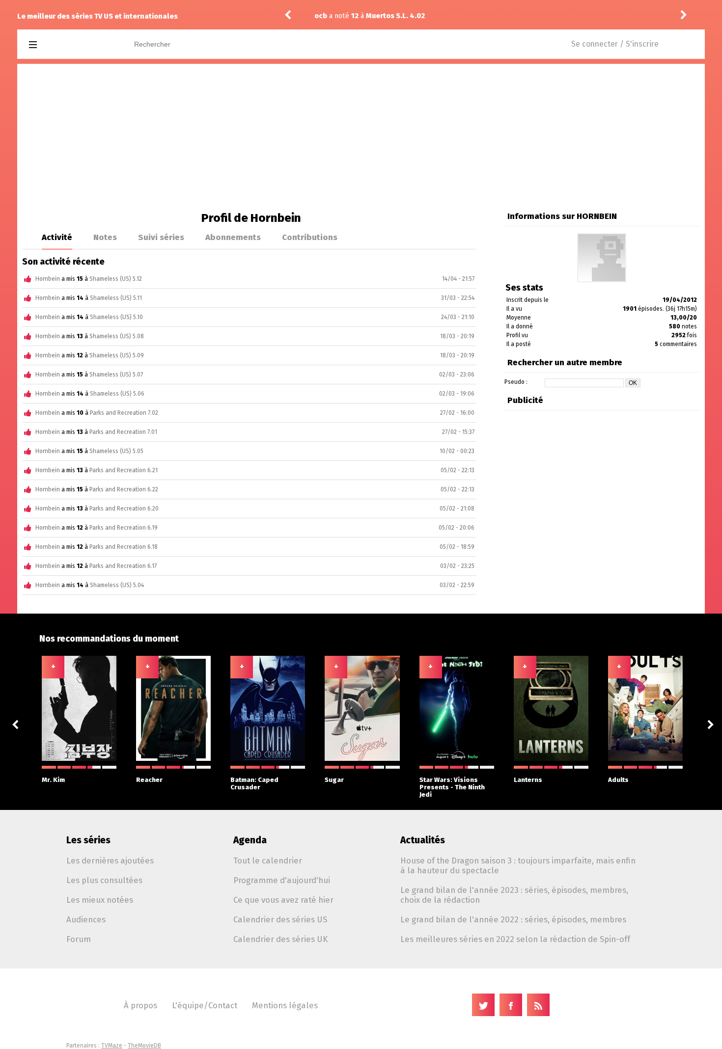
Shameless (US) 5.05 (116, 451)
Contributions (309, 237)
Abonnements (233, 237)
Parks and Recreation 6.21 (123, 470)
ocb (360, 16)
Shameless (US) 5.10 (116, 317)
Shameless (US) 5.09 (116, 355)
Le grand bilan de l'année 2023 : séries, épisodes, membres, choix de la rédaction (514, 895)
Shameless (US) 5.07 (116, 374)
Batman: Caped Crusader (254, 783)
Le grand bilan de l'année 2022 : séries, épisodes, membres (513, 919)
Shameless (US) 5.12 (115, 278)
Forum (78, 939)
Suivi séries (161, 237)
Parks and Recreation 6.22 (123, 489)
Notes (105, 237)
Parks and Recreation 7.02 (124, 412)
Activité (57, 237)
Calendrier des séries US (280, 919)
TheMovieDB (144, 1045)
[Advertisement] (361, 137)
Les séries (88, 840)
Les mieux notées (99, 900)
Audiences (86, 919)
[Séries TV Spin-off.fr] (72, 45)
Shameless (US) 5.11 (116, 298)
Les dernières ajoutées (110, 860)
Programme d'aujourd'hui (281, 880)
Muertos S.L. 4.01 (434, 16)
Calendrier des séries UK (280, 939)
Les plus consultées (104, 880)
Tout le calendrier (267, 860)
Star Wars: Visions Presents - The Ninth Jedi (452, 787)
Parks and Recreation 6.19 (123, 527)
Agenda (250, 840)
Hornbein (47, 278)
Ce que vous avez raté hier (283, 900)
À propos (140, 1005)
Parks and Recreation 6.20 (124, 508)
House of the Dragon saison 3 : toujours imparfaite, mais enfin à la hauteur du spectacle (518, 865)
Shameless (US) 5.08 (116, 336)
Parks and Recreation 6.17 (123, 566)
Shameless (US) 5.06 (117, 393)
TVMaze (111, 1045)
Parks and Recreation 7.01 (123, 432)
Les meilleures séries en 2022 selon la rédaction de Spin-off (515, 939)
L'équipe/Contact (204, 1005)
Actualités (422, 840)
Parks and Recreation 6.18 (123, 546)
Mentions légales (285, 1005)
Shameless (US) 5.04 (117, 585)
